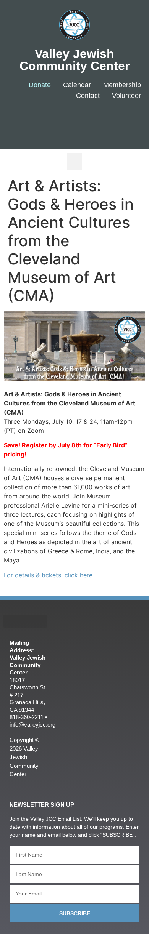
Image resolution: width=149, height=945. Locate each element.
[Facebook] (81, 120)
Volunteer (126, 95)
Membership (122, 85)
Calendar (77, 85)
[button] (74, 161)
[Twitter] (103, 120)
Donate (40, 85)
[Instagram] (126, 120)
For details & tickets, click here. (49, 575)
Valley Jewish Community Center (74, 60)
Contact (88, 95)
